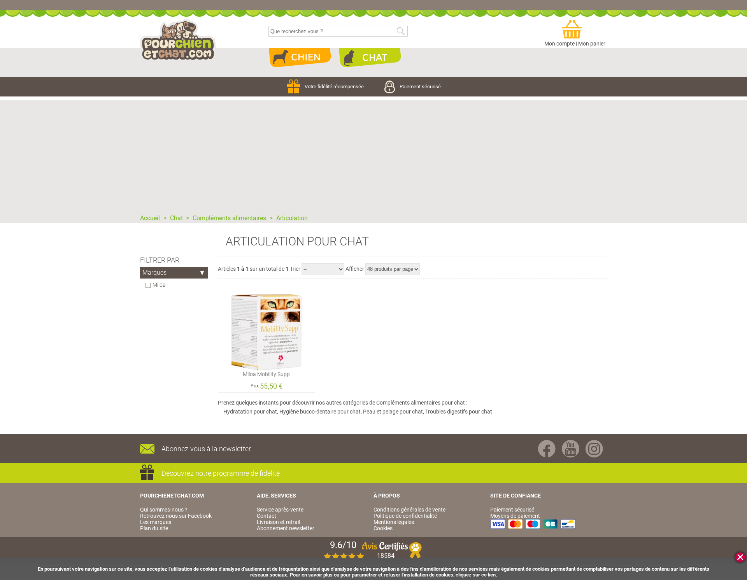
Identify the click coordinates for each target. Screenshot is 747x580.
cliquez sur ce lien (476, 575)
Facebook (547, 448)
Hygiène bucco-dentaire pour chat (320, 411)
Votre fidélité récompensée (335, 86)
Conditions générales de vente (409, 509)
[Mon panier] (575, 29)
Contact (266, 516)
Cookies (383, 528)
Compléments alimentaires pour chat (420, 403)
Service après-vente (280, 509)
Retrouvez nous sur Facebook (176, 516)
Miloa (159, 285)
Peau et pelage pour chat (393, 411)
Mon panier (591, 43)
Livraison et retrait (279, 522)
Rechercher (400, 31)
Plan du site (154, 528)
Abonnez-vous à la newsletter (206, 449)
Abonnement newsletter (285, 528)
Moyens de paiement (515, 516)
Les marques (155, 522)
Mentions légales (394, 522)
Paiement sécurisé (420, 86)
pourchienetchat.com (178, 40)
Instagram (594, 448)
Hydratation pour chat (250, 411)
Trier (295, 269)
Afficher (354, 269)
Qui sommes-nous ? (164, 509)
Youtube (570, 448)
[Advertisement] (373, 154)
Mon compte (559, 43)
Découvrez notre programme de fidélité (220, 473)
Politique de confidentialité (405, 516)
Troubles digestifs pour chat (458, 411)
